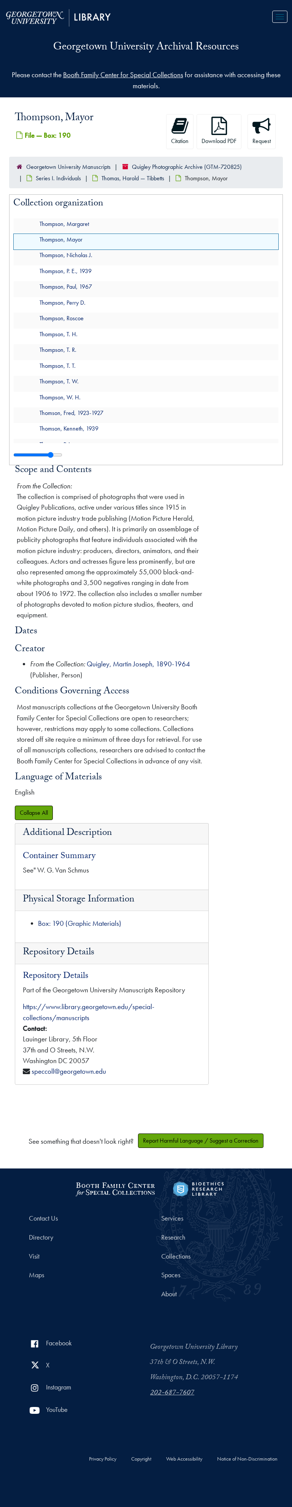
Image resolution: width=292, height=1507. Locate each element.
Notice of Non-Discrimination (247, 1459)
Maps (36, 1275)
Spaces (170, 1275)
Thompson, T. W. (59, 381)
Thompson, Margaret (64, 224)
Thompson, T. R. (58, 350)
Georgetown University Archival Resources (146, 48)
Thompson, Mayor (61, 239)
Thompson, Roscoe (62, 319)
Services (172, 1218)
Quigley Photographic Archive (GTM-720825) (187, 167)
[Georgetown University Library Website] (58, 17)
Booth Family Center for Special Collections (123, 74)
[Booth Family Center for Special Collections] (115, 1188)
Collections (175, 1256)
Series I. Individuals (58, 178)
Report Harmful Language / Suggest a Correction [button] (201, 1141)
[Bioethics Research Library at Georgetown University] (198, 1188)
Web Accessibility (184, 1459)
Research (173, 1237)
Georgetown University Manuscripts (68, 167)
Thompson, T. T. (58, 366)
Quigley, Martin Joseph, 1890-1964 (138, 664)
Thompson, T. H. (59, 334)
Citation (180, 141)
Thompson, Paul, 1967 (66, 287)
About (169, 1294)
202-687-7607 (172, 1393)
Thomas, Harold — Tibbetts (133, 178)
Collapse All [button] (34, 813)
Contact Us (43, 1218)
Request (261, 141)
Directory (41, 1237)
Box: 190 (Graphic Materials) (79, 923)
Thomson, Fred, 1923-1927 (71, 413)
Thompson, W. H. (60, 397)
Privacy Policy (102, 1459)
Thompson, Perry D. (63, 303)
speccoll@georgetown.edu (69, 1071)
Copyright (141, 1459)
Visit (34, 1256)
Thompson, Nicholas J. (66, 255)
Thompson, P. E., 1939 (66, 271)
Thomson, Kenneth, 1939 (69, 429)
